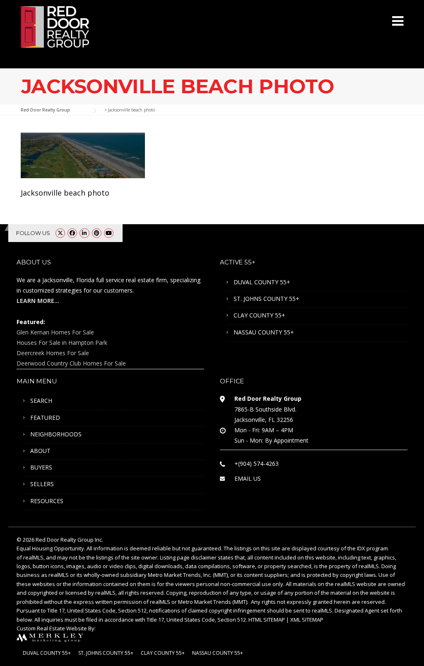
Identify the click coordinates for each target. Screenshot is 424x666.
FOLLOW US (33, 233)
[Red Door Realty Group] (55, 26)
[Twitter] (60, 233)
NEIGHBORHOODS (56, 434)
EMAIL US (247, 478)
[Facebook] (72, 233)
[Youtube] (108, 233)
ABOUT (40, 451)
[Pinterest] (96, 233)
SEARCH (41, 400)
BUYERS (41, 467)
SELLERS (42, 484)
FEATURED (45, 417)
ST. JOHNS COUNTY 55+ (266, 299)
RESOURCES (46, 501)
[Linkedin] (84, 233)
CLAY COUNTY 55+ (259, 315)
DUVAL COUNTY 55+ (262, 282)
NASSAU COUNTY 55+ (264, 332)
